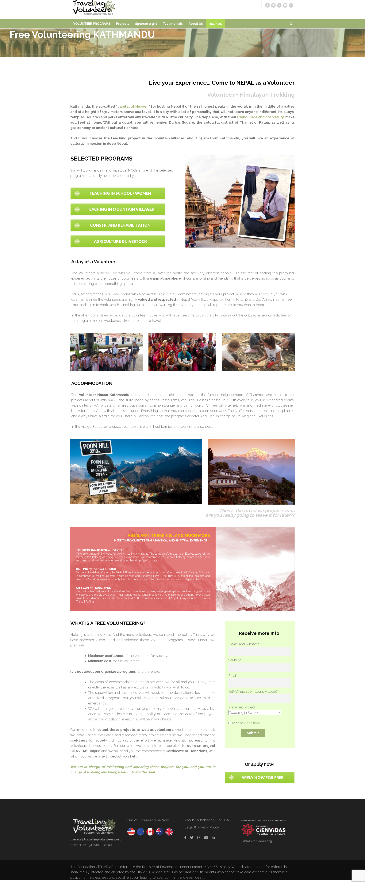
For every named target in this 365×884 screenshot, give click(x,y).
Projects (122, 23)
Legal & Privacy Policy (201, 827)
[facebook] (267, 5)
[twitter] (273, 5)
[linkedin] (291, 5)
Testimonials (173, 23)
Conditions (252, 723)
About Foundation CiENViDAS (207, 820)
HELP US (215, 23)
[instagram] (279, 5)
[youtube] (285, 5)
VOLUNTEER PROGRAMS (91, 23)
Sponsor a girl (146, 23)
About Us (196, 23)
